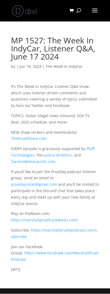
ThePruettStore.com (28, 138)
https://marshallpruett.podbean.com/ (44, 219)
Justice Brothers (58, 155)
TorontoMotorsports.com (33, 161)
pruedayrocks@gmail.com (34, 184)
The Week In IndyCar (64, 66)
